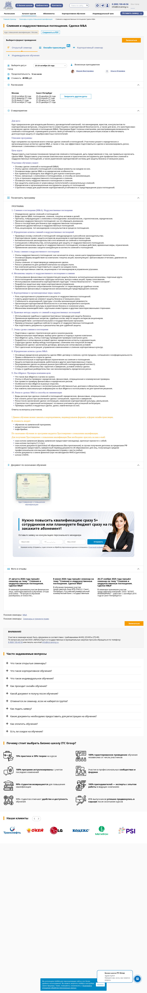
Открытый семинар (22, 47)
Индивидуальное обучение (26, 55)
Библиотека (42, 5)
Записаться (131, 40)
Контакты (57, 5)
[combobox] (50, 66)
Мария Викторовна (85, 71)
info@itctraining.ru (50, 642)
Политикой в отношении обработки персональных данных (67, 986)
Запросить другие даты (75, 96)
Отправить (98, 542)
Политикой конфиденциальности (100, 547)
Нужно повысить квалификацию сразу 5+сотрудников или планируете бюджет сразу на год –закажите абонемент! (69, 524)
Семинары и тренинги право (36, 619)
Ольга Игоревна (118, 71)
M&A (25, 615)
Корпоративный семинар (90, 47)
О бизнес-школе (24, 5)
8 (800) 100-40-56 (120, 4)
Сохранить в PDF (50, 32)
